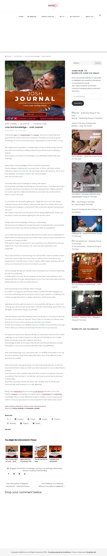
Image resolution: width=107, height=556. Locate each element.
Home (21, 17)
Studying (32, 471)
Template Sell (91, 552)
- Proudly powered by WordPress (59, 552)
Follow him (8, 408)
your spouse (38, 391)
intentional (18, 391)
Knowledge (30, 468)
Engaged (13, 468)
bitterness (58, 394)
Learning (38, 468)
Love (43, 468)
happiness (46, 394)
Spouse (25, 471)
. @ (33, 408)
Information (21, 468)
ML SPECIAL (31, 17)
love (15, 135)
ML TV (62, 17)
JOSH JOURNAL (11, 124)
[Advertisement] (53, 37)
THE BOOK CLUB (39, 124)
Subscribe (78, 103)
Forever (14, 394)
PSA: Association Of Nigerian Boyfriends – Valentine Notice (17, 484)
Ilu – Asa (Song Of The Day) (82, 204)
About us (89, 17)
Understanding (41, 471)
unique (36, 135)
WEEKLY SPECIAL (48, 17)
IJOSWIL (11, 131)
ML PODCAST (75, 17)
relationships (25, 135)
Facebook (21, 408)
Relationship (57, 468)
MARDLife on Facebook (85, 329)
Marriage (49, 468)
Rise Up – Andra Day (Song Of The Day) (87, 118)
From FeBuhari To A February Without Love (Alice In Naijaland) (50, 484)
